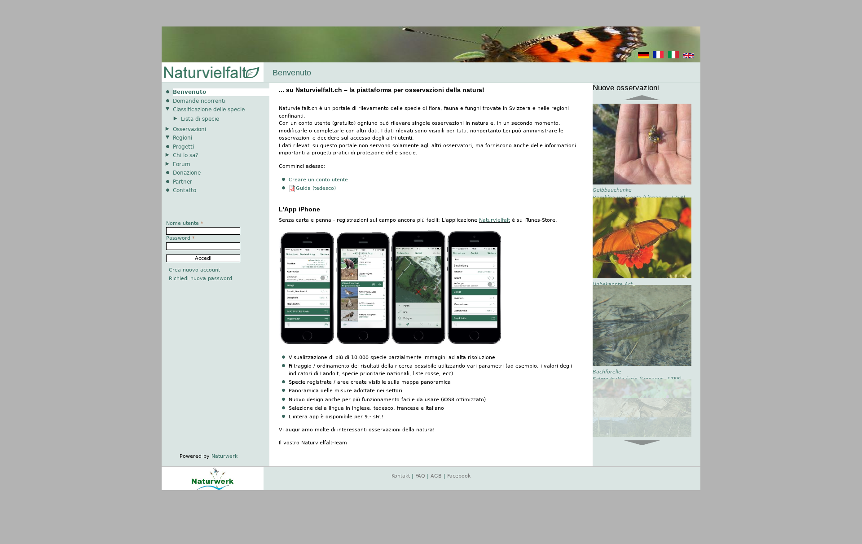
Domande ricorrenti (199, 101)
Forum (181, 164)
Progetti (183, 147)
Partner (182, 182)
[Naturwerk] (212, 488)
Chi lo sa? (185, 155)
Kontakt (400, 476)
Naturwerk (224, 456)
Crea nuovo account (194, 270)
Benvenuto (189, 92)
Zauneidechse (610, 317)
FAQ (420, 476)
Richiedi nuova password (200, 278)
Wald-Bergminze (613, 210)
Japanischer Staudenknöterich (630, 423)
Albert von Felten (614, 225)
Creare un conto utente (318, 180)
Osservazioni (189, 129)
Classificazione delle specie (209, 109)
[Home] (211, 72)
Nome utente (184, 223)
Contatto (184, 190)
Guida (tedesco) (316, 188)
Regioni (182, 138)
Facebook (459, 476)
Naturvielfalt (494, 220)
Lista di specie (200, 119)
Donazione (187, 173)
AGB (436, 476)
